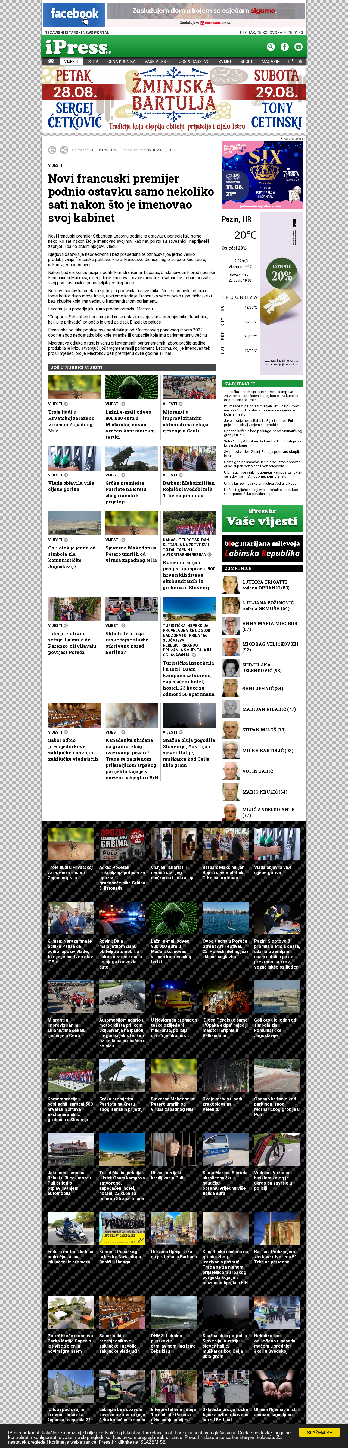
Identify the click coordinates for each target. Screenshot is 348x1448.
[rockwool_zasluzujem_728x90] (205, 15)
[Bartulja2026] (174, 99)
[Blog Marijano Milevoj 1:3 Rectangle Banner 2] (262, 549)
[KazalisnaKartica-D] (280, 294)
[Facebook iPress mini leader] (74, 15)
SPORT (247, 61)
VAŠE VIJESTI (157, 61)
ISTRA (92, 61)
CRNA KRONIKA (121, 61)
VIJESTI (71, 61)
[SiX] (262, 175)
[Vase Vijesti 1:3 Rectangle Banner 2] (262, 519)
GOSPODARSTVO (194, 61)
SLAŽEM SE (319, 1432)
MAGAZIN (271, 61)
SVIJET (225, 61)
